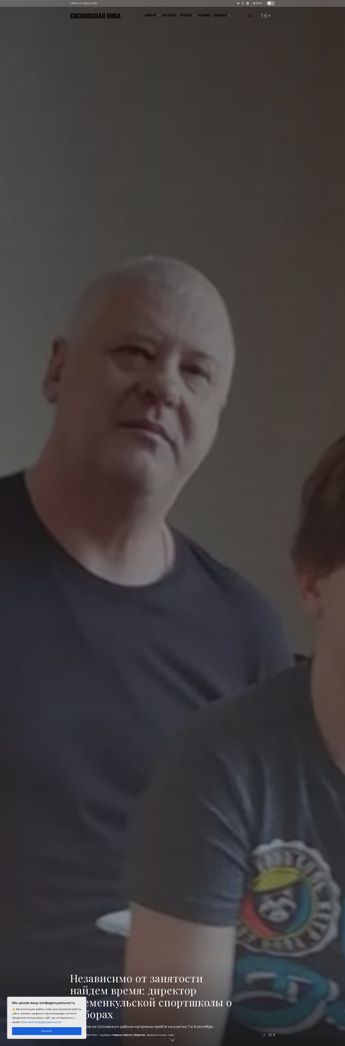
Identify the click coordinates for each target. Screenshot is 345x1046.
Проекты (186, 15)
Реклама (204, 15)
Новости (150, 15)
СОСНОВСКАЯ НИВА (95, 15)
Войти (258, 3)
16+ (266, 15)
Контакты (220, 15)
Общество (139, 1034)
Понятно (46, 1031)
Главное (117, 1034)
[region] (46, 1018)
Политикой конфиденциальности (40, 1022)
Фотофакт (169, 15)
